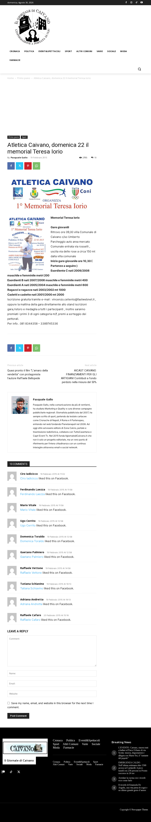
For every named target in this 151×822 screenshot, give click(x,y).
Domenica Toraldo (32, 536)
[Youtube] (141, 3)
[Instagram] (131, 3)
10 (95, 157)
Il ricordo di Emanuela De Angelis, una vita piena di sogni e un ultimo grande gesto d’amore (132, 788)
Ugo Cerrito (28, 521)
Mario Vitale (28, 505)
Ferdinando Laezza (32, 489)
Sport (24, 137)
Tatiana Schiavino (32, 583)
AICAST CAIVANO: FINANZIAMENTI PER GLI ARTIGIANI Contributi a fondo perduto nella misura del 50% (78, 376)
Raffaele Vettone (31, 568)
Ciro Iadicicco (29, 473)
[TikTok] (136, 3)
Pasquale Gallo (19, 157)
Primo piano (23, 78)
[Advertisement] (75, 108)
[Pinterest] (28, 166)
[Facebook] (126, 3)
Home (10, 78)
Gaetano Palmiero (32, 552)
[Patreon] (3, 772)
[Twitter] (19, 166)
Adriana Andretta (31, 599)
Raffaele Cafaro (30, 615)
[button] (139, 69)
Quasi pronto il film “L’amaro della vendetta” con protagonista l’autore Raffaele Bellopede (27, 374)
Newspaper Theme (139, 809)
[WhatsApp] (36, 166)
